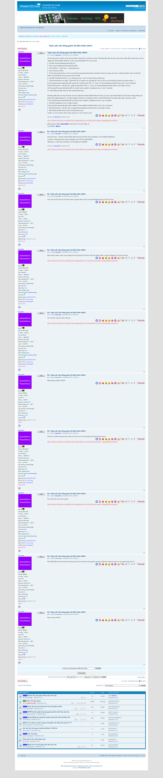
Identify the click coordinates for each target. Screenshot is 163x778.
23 (85, 719)
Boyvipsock (115, 706)
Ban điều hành (103, 755)
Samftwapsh (30, 736)
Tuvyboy (114, 712)
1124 (24, 75)
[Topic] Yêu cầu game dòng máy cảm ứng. (42, 695)
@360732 (76, 558)
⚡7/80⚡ (31, 223)
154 (22, 75)
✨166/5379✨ (26, 77)
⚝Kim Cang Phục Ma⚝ (30, 95)
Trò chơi (36, 36)
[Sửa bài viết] (122, 115)
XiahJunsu (29, 725)
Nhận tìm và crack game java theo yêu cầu (42, 744)
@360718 (75, 252)
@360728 (75, 433)
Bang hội (21, 36)
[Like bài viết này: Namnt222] (96, 115)
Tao (28, 741)
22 (83, 719)
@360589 (75, 55)
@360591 (75, 133)
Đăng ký (134, 30)
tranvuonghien (116, 717)
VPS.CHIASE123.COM (84, 767)
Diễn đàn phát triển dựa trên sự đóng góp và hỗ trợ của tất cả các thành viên (81, 766)
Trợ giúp (111, 30)
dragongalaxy (30, 746)
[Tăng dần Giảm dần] (97, 677)
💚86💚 (25, 212)
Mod (30, 41)
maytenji (114, 744)
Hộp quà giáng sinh (44, 36)
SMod (33, 41)
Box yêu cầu (30, 27)
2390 (85, 703)
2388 (78, 703)
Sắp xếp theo (80, 677)
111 (22, 216)
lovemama (115, 701)
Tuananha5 (50, 126)
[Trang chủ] (30, 5)
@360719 (75, 314)
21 (81, 719)
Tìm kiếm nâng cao (139, 8)
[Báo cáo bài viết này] (129, 115)
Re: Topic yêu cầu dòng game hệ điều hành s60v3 (66, 131)
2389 (81, 703)
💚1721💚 (25, 70)
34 (24, 88)
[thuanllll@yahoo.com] (19, 244)
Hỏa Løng (26, 79)
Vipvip (28, 719)
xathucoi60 (30, 708)
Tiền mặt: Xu (29, 36)
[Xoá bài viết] (126, 115)
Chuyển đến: (99, 685)
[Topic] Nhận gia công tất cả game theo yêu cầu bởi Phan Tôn (49, 717)
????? (26, 234)
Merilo (58, 126)
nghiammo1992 (31, 703)
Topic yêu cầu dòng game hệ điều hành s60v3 (70, 46)
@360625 (75, 196)
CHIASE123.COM (51, 5)
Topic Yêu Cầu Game (33, 701)
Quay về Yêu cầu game (25, 685)
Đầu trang (144, 128)
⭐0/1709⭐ (25, 225)
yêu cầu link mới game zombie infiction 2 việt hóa (40, 728)
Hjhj (113, 739)
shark (28, 730)
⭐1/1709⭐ (25, 83)
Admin (37, 41)
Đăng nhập (142, 30)
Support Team (25, 92)
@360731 (75, 495)
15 (81, 708)
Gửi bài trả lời (20, 48)
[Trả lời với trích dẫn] (141, 115)
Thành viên (25, 232)
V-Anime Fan (27, 221)
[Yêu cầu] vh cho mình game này (34, 739)
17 (85, 708)
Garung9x (29, 697)
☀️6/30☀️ (25, 214)
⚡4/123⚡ (32, 81)
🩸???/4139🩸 (30, 227)
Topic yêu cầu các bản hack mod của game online (45, 706)
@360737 (76, 614)
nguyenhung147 (31, 714)
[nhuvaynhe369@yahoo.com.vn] (19, 110)
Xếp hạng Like (125, 30)
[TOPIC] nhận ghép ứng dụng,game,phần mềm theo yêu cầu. (49, 712)
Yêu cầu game (39, 27)
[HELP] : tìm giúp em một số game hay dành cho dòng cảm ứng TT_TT (47, 723)
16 (83, 708)
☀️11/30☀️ (26, 72)
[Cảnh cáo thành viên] (132, 115)
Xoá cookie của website (114, 755)
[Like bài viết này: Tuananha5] (96, 202)
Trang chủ (23, 27)
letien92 (114, 734)
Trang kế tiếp (140, 677)
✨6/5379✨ (25, 218)
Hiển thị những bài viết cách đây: (57, 677)
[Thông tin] (134, 115)
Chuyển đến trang (133, 48)
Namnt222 (58, 55)
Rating (117, 30)
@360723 (76, 377)
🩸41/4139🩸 (29, 86)
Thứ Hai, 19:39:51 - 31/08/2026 (59, 36)
